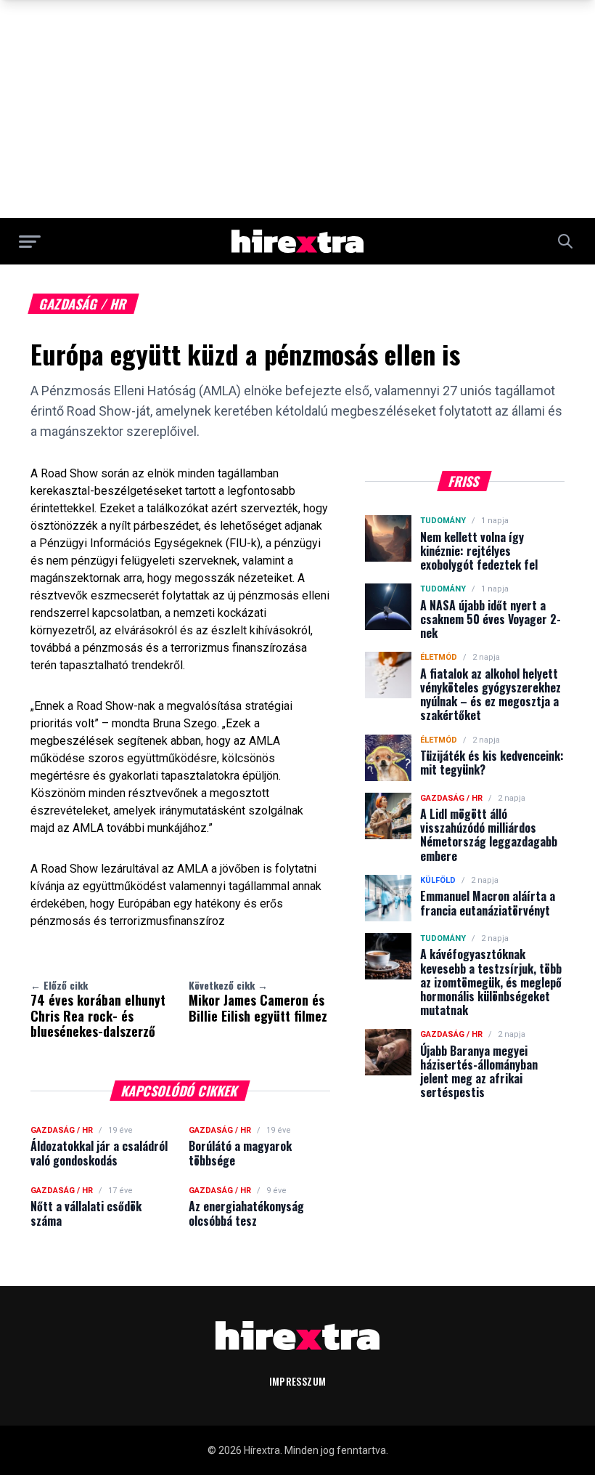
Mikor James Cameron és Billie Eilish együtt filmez (258, 1001)
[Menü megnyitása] (30, 241)
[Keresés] (565, 241)
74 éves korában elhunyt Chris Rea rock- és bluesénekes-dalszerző (97, 1008)
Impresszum (298, 1381)
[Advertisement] (297, 109)
